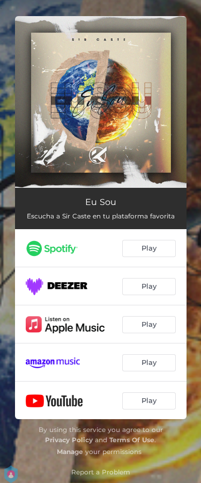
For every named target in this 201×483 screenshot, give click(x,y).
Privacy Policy (69, 440)
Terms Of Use (131, 440)
